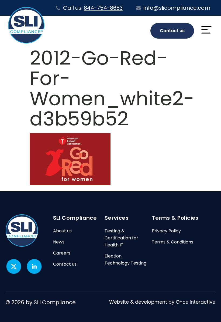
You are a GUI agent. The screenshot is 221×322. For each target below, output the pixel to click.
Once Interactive (195, 302)
